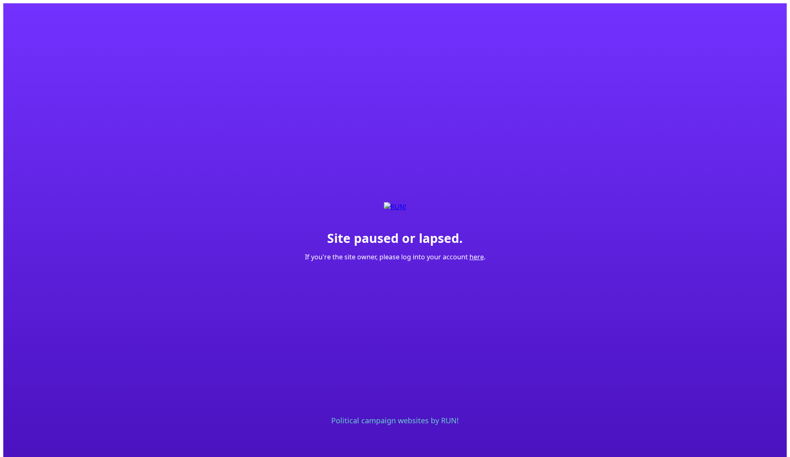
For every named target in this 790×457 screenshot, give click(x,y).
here (476, 256)
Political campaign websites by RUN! (395, 420)
